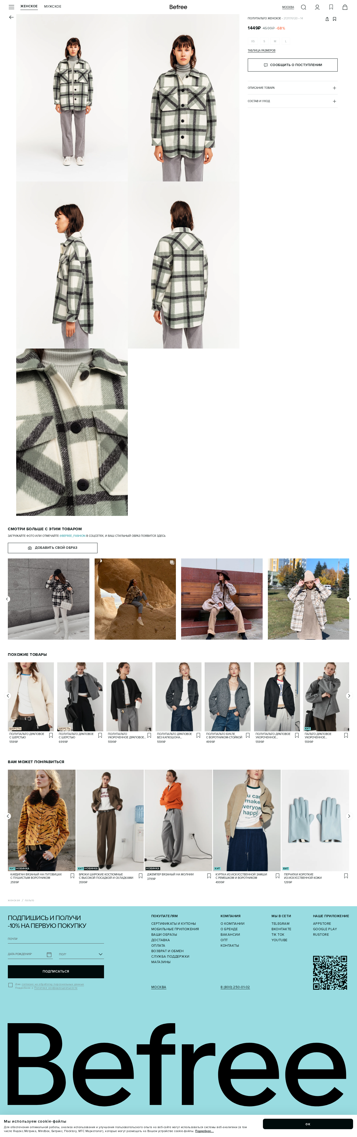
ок (308, 1124)
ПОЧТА (13, 939)
